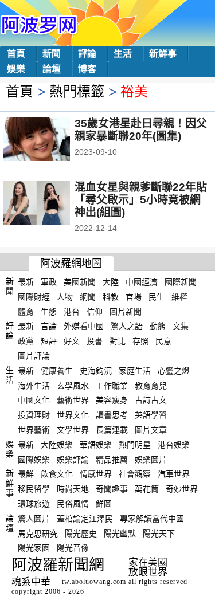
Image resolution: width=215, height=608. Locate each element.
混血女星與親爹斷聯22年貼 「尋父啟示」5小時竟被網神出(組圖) (141, 199)
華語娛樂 (96, 444)
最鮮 (26, 473)
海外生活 (34, 385)
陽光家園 (34, 547)
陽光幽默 (120, 533)
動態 (158, 326)
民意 (163, 341)
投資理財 (34, 414)
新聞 (51, 53)
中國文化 (34, 400)
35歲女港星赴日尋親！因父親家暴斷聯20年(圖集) (141, 129)
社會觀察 (135, 473)
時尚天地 (73, 488)
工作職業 (112, 385)
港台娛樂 (174, 444)
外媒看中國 (84, 326)
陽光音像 (73, 547)
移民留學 (34, 488)
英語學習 (151, 414)
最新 (26, 282)
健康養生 (57, 370)
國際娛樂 (34, 459)
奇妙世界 (182, 488)
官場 (134, 296)
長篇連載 (112, 429)
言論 (49, 326)
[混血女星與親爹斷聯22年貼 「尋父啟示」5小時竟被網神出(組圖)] (52, 204)
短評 (49, 341)
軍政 (49, 282)
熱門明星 (135, 444)
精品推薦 (112, 459)
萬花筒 (147, 488)
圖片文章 (151, 429)
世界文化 (73, 414)
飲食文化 (57, 473)
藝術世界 (73, 400)
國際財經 (34, 296)
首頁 (16, 53)
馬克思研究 (38, 533)
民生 (156, 296)
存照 (140, 341)
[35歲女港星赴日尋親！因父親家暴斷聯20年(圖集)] (52, 140)
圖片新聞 (126, 311)
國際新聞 (181, 282)
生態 (49, 311)
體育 (26, 311)
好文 (72, 341)
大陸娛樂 (57, 444)
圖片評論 (34, 355)
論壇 (51, 69)
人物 (65, 296)
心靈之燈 (174, 370)
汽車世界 (174, 473)
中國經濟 (142, 282)
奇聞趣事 (112, 488)
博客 (87, 69)
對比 (118, 341)
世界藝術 (34, 429)
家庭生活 (135, 370)
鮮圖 (104, 503)
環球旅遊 (34, 503)
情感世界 (96, 473)
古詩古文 (151, 400)
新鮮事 (163, 53)
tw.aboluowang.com (94, 582)
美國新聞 (80, 282)
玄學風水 (73, 385)
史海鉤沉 (96, 370)
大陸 (111, 282)
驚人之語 (127, 326)
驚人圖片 (34, 518)
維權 (179, 296)
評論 (87, 53)
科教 (111, 296)
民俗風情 (73, 503)
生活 (123, 53)
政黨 (26, 341)
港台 (72, 311)
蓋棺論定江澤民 (85, 518)
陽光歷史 (81, 533)
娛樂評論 (73, 459)
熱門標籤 (76, 91)
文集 (181, 326)
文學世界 (73, 429)
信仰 (95, 311)
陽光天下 (159, 533)
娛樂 (16, 69)
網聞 (88, 296)
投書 (95, 341)
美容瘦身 (112, 400)
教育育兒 (151, 385)
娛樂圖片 (151, 459)
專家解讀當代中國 (152, 518)
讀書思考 (112, 414)
